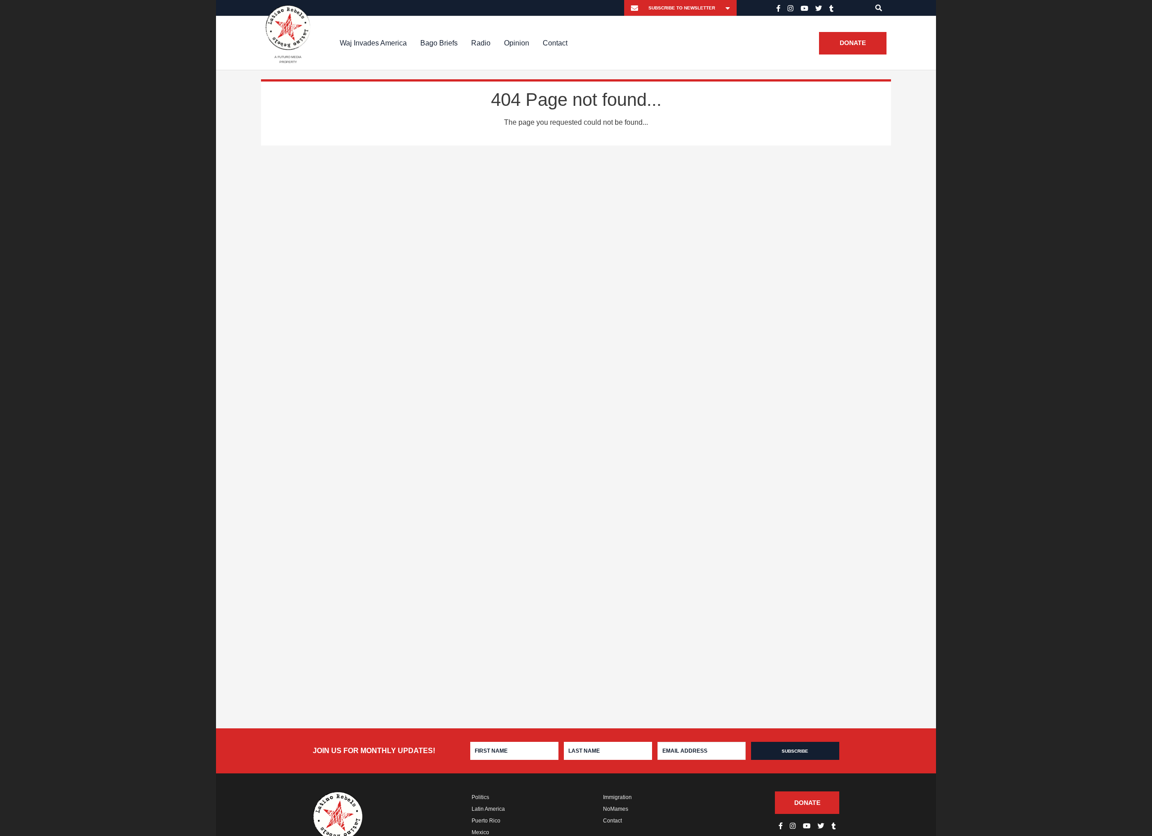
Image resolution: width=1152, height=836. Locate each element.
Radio (480, 43)
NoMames (615, 809)
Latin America (488, 809)
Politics (480, 797)
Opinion (516, 43)
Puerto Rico (486, 821)
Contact (555, 43)
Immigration (617, 797)
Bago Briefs (439, 43)
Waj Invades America (373, 43)
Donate (853, 43)
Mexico (480, 832)
